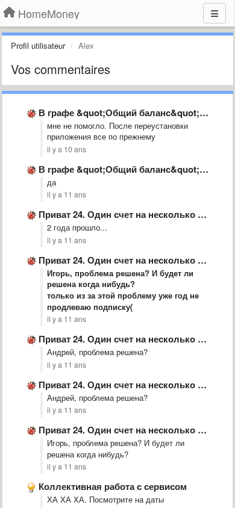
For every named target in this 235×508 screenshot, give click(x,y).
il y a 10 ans (66, 149)
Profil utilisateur (38, 45)
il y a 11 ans (66, 194)
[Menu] (214, 13)
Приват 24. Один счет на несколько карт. (129, 214)
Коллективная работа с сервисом (113, 486)
